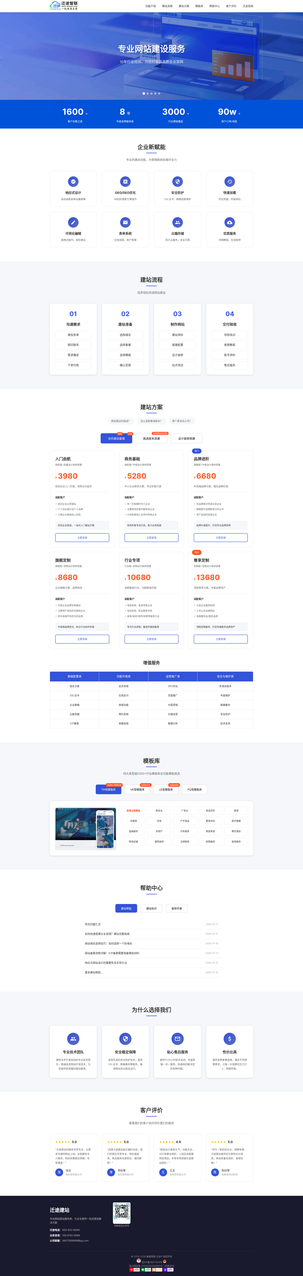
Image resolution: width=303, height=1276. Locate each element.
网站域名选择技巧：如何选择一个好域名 (108, 943)
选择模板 (125, 355)
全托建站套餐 (120, 436)
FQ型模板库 (195, 789)
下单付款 (73, 365)
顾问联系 (73, 345)
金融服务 (133, 831)
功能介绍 (150, 6)
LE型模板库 (169, 788)
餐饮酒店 (236, 831)
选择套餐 (125, 345)
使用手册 (176, 908)
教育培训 (210, 820)
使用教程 (229, 345)
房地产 (159, 831)
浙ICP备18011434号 (152, 1262)
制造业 (159, 810)
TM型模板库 (111, 788)
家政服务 (236, 841)
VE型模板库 (140, 788)
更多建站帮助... (94, 972)
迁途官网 (248, 6)
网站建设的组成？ (121, 420)
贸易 (159, 820)
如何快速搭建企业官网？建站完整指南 (107, 934)
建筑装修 (159, 841)
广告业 (184, 810)
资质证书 (169, 1265)
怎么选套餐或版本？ (151, 420)
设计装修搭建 (186, 438)
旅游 (236, 810)
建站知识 (151, 908)
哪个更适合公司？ (182, 420)
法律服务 (184, 841)
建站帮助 (126, 908)
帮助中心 (214, 6)
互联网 (133, 820)
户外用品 (184, 820)
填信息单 (73, 335)
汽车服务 (184, 831)
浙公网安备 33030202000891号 (146, 1265)
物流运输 (133, 841)
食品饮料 (210, 810)
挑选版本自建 (155, 436)
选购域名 (125, 335)
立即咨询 (82, 537)
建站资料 (177, 335)
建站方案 (184, 6)
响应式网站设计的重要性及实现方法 (106, 962)
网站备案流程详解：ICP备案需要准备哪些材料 (112, 953)
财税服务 (210, 841)
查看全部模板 (133, 810)
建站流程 (167, 6)
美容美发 (210, 831)
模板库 (199, 6)
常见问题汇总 (93, 924)
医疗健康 (236, 820)
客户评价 (231, 6)
